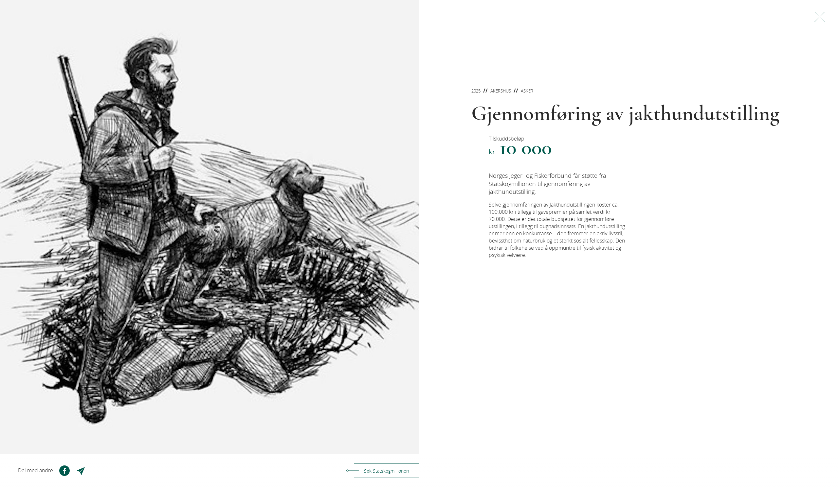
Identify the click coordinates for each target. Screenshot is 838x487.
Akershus (500, 91)
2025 (476, 91)
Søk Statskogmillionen (386, 471)
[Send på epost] (81, 470)
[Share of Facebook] (64, 470)
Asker (527, 91)
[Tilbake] (819, 16)
